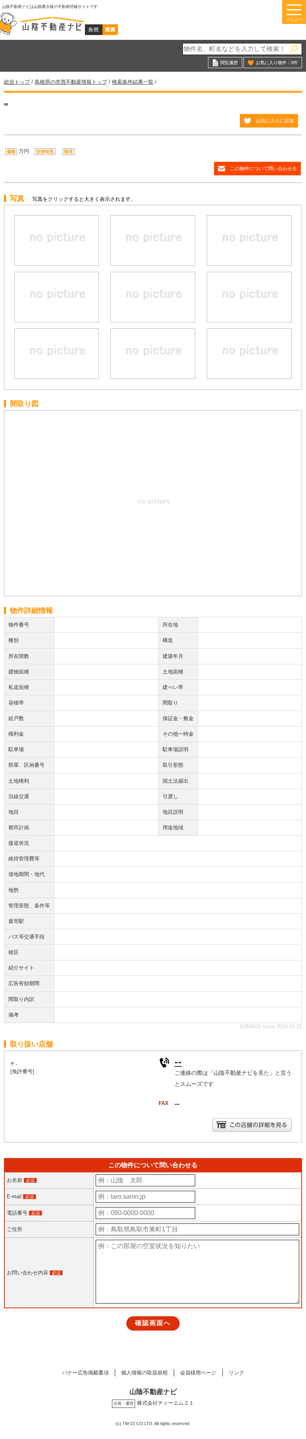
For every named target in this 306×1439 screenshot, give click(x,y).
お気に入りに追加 (275, 120)
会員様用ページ (198, 1373)
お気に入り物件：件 (277, 62)
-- (178, 1061)
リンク (236, 1373)
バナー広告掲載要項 (85, 1373)
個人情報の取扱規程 (144, 1373)
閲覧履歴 (229, 62)
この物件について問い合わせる (263, 168)
